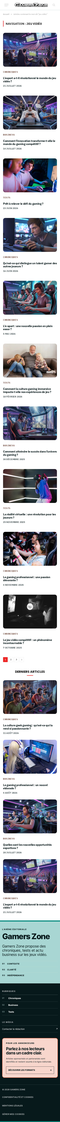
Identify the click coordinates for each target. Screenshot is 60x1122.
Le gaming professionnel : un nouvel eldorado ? (25, 786)
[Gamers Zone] (31, 5)
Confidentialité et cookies (17, 1097)
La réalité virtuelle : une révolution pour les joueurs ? (29, 516)
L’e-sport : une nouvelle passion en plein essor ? (27, 327)
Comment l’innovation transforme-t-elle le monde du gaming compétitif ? (29, 142)
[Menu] (6, 5)
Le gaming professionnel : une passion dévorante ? (26, 578)
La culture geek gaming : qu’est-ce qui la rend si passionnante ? (27, 727)
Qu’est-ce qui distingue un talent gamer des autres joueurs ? (30, 264)
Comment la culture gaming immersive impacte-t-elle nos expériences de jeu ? (27, 390)
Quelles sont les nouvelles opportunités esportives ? (27, 846)
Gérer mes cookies (13, 1114)
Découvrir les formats (30, 1070)
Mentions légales (12, 1105)
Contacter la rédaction (30, 1029)
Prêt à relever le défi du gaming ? (23, 203)
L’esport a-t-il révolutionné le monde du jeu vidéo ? (29, 79)
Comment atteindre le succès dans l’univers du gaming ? (30, 453)
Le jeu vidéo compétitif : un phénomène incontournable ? (27, 641)
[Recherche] (53, 5)
